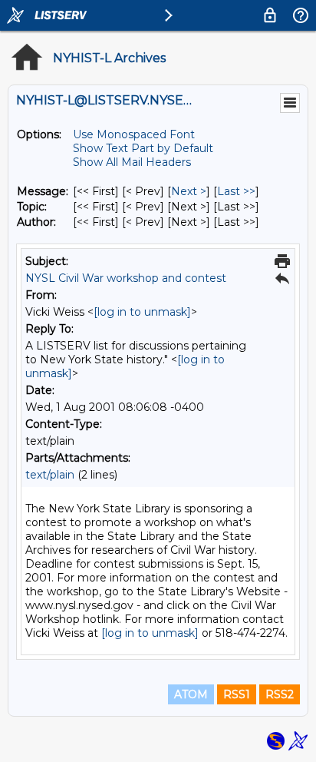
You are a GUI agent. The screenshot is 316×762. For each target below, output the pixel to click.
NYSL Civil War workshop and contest (125, 278)
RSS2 (279, 694)
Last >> (236, 191)
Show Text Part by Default (143, 148)
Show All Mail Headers (132, 162)
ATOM (191, 694)
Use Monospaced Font (134, 134)
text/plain (49, 475)
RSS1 (236, 694)
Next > (188, 191)
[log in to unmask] (142, 312)
